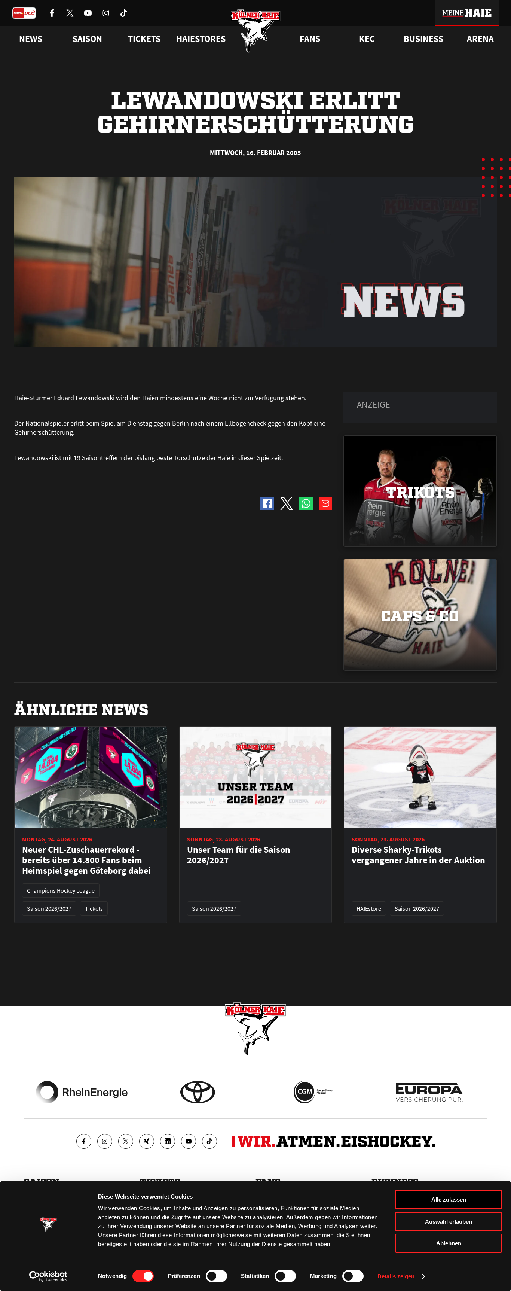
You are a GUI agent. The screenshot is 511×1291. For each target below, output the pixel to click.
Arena (480, 39)
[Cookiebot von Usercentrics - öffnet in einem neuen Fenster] (48, 1276)
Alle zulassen (448, 1199)
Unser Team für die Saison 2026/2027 (238, 854)
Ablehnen (448, 1243)
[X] (125, 1141)
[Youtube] (188, 1141)
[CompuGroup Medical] (313, 1092)
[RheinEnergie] (82, 1092)
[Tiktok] (209, 1141)
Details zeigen (395, 1276)
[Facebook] (83, 1141)
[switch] (216, 1276)
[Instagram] (104, 1141)
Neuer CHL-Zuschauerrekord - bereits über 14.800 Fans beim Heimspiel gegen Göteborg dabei (86, 860)
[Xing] (146, 1141)
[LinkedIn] (167, 1141)
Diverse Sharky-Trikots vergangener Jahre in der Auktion (418, 854)
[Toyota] (198, 1092)
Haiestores (201, 39)
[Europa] (429, 1092)
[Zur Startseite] (256, 31)
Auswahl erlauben (448, 1221)
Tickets (144, 39)
